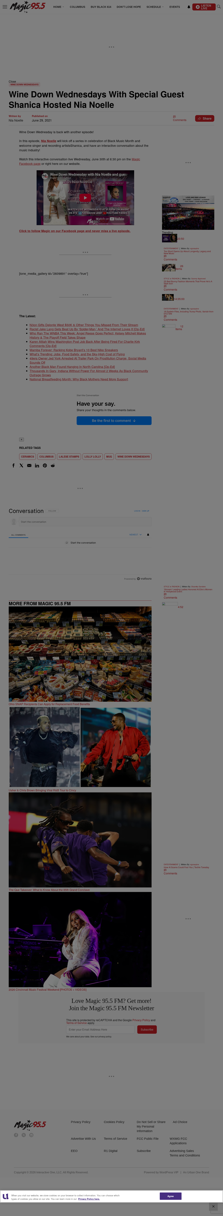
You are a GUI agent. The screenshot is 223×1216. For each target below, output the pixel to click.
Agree (170, 1196)
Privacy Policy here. (89, 1199)
